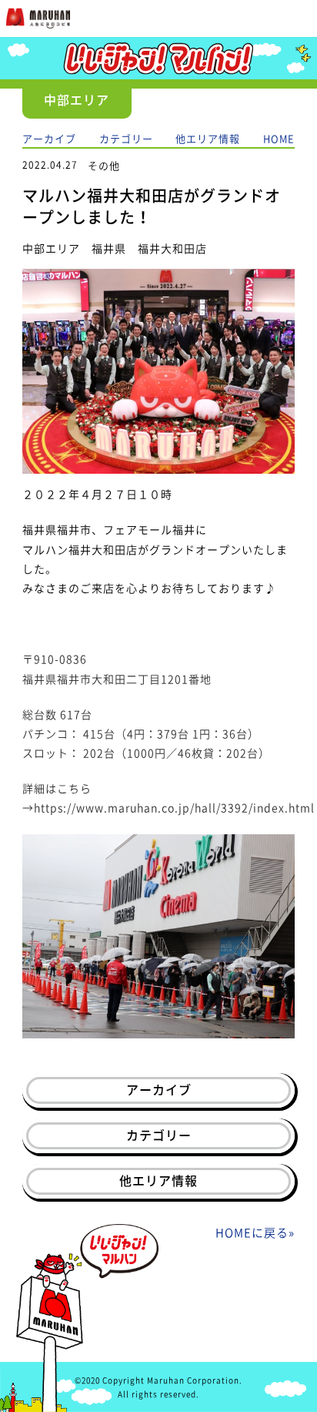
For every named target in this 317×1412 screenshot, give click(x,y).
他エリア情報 (207, 138)
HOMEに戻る (252, 1232)
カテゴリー (126, 138)
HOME (279, 138)
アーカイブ (49, 138)
